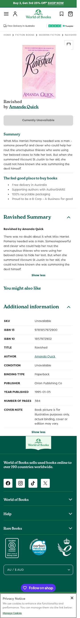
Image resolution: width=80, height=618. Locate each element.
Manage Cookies (12, 613)
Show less (38, 275)
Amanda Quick (24, 107)
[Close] (72, 597)
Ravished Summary (27, 218)
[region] (38, 605)
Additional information (31, 307)
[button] (6, 14)
